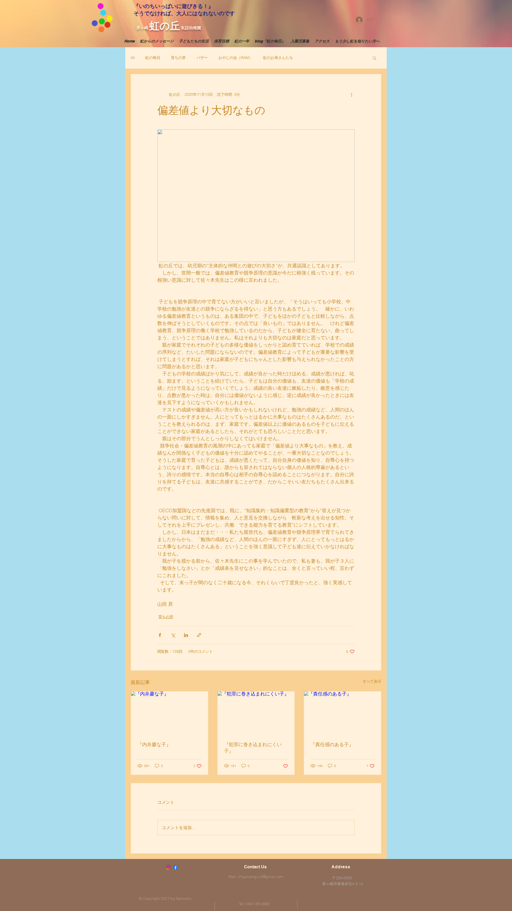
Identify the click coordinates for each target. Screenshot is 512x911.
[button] (374, 58)
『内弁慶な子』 (154, 744)
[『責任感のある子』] (342, 713)
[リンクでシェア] (199, 635)
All (133, 57)
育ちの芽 (178, 57)
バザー (202, 57)
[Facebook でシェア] (159, 635)
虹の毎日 (152, 57)
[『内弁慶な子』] (169, 713)
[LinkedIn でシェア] (186, 635)
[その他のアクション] (351, 94)
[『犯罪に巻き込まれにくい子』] (256, 713)
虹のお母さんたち (278, 57)
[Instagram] (168, 867)
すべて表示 (372, 681)
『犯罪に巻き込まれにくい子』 (253, 748)
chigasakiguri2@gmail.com (260, 876)
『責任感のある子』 (332, 744)
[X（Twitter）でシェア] (172, 635)
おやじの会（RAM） (235, 57)
